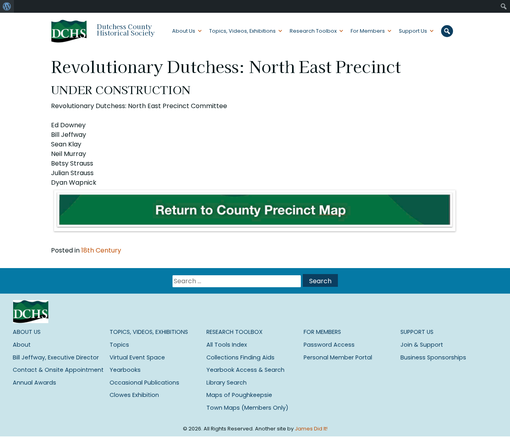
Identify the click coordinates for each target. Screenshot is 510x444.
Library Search (226, 383)
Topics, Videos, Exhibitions (242, 31)
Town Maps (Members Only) (247, 408)
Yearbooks (125, 370)
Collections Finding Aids (240, 357)
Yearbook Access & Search (245, 370)
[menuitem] (7, 6)
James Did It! (311, 428)
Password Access (329, 345)
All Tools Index (226, 345)
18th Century (101, 250)
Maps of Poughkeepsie (239, 395)
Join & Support (421, 345)
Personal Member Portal (338, 357)
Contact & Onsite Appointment (58, 370)
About (22, 345)
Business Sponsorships (433, 357)
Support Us (413, 31)
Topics (119, 345)
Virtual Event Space (137, 357)
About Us (183, 31)
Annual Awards (34, 383)
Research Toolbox (313, 31)
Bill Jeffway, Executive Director (56, 357)
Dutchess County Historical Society (126, 29)
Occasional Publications (144, 383)
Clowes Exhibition (134, 395)
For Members (368, 31)
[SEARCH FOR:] (237, 281)
